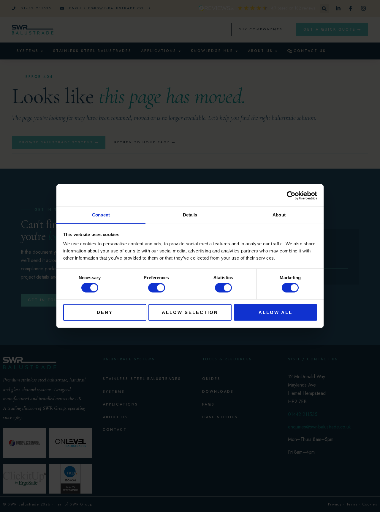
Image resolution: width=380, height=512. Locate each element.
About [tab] (279, 214)
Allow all (275, 312)
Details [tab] (190, 214)
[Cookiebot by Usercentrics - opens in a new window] (291, 195)
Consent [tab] (101, 214)
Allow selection (190, 312)
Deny (105, 312)
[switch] (156, 288)
